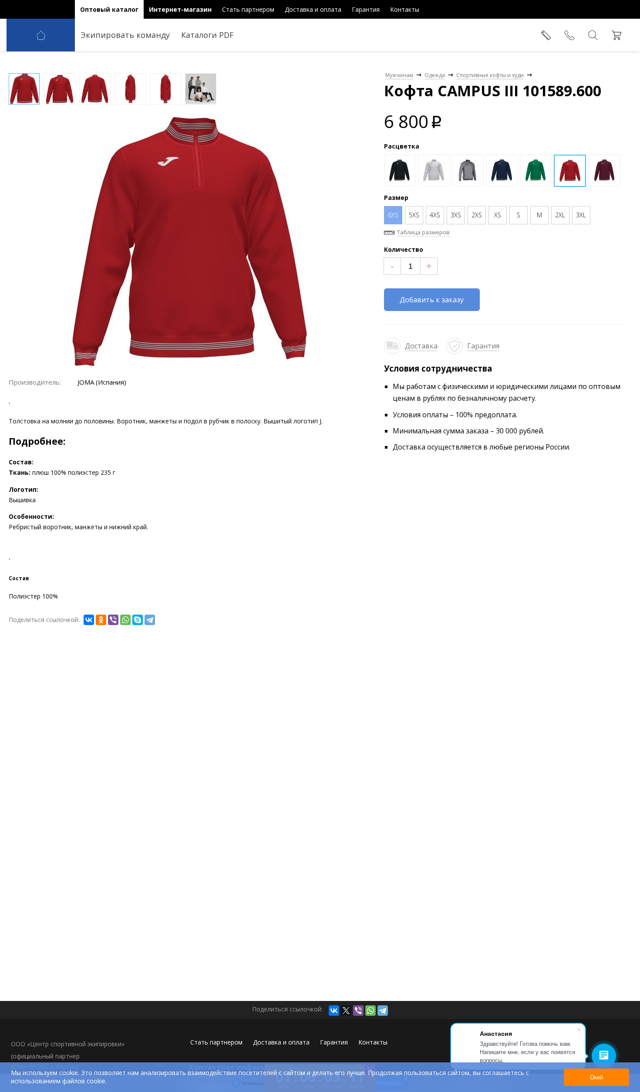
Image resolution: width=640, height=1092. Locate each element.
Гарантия (483, 346)
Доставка (421, 346)
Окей (596, 1077)
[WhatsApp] (125, 620)
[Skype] (137, 620)
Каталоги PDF (207, 35)
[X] (346, 1010)
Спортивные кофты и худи (490, 75)
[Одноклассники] (101, 620)
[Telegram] (150, 620)
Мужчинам (399, 75)
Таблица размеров (423, 232)
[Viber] (113, 620)
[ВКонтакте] (89, 620)
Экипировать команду (125, 35)
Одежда (434, 75)
